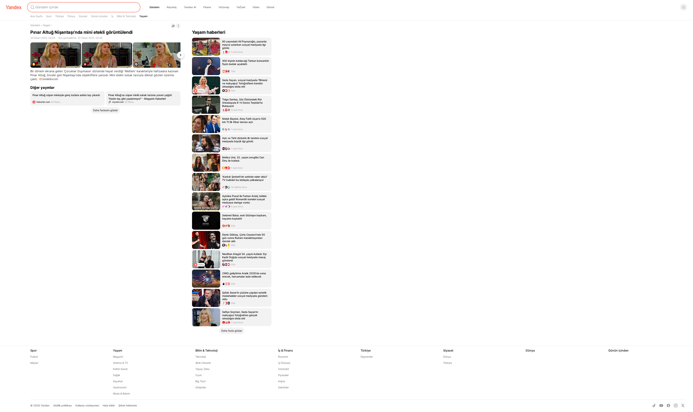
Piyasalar (283, 375)
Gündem (154, 7)
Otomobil (283, 368)
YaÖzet (240, 7)
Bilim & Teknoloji (126, 16)
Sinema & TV (120, 362)
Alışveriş (172, 7)
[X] (683, 405)
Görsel (270, 7)
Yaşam (143, 16)
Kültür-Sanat (120, 368)
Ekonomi (283, 356)
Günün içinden (99, 16)
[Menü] (683, 7)
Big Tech (200, 381)
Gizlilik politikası (62, 405)
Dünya (71, 16)
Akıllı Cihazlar (203, 362)
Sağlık (116, 375)
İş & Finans (285, 350)
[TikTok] (654, 405)
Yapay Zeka (202, 368)
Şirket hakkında (127, 405)
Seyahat (118, 381)
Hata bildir (109, 405)
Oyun (198, 375)
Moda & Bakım (121, 393)
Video (255, 7)
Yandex (45, 405)
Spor (49, 16)
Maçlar (34, 362)
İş (112, 16)
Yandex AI (190, 7)
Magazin (118, 356)
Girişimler (200, 387)
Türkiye (59, 16)
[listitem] (67, 98)
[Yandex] (14, 7)
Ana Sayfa (36, 16)
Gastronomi (119, 387)
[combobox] (83, 7)
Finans (207, 7)
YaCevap (223, 7)
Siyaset (83, 16)
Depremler (367, 356)
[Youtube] (661, 405)
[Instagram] (676, 405)
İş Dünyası (284, 362)
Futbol (34, 356)
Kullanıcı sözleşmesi (87, 405)
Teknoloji (200, 356)
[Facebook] (668, 405)
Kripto (281, 381)
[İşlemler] (178, 25)
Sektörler (283, 387)
